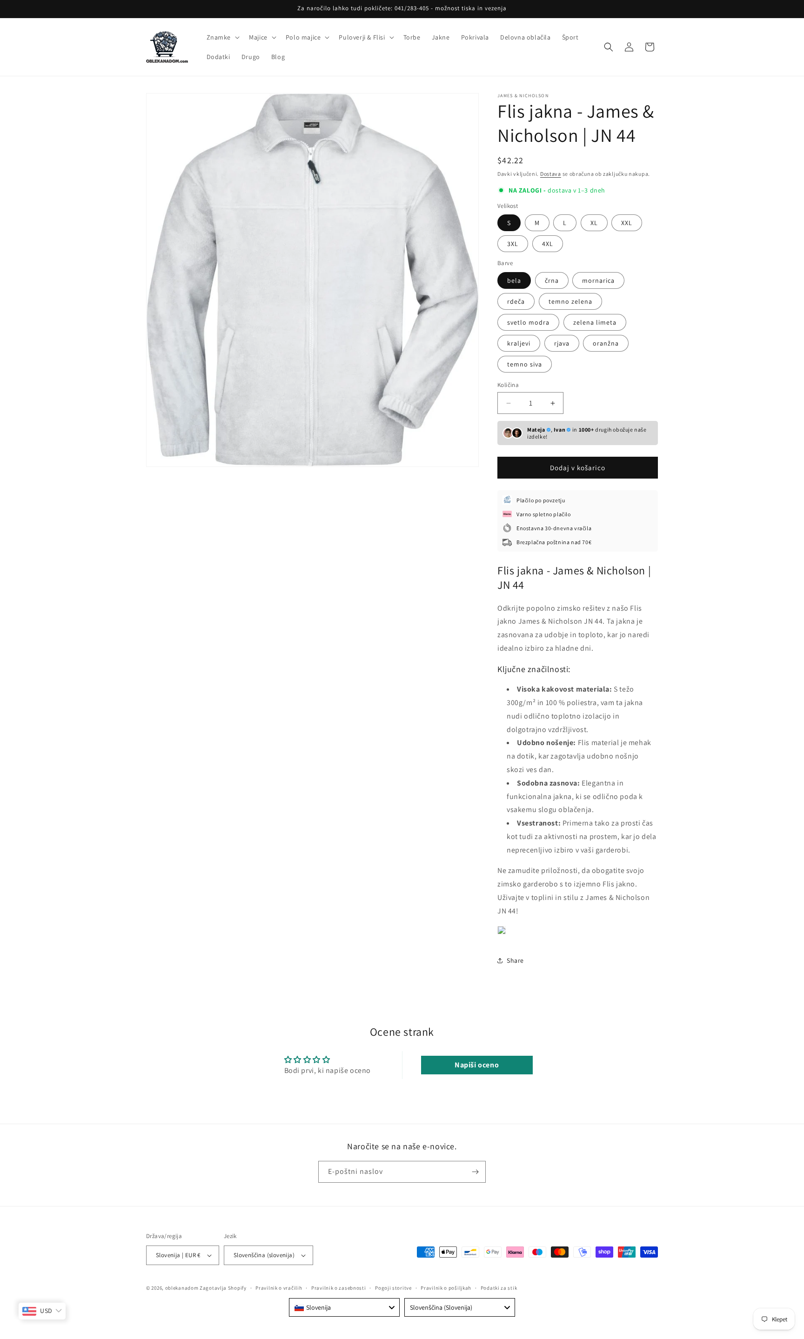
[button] (222, 37)
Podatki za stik (499, 1288)
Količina (508, 385)
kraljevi (518, 343)
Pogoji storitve (393, 1288)
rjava (562, 343)
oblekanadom (182, 1288)
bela (514, 280)
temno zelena (570, 301)
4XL (547, 244)
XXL (626, 223)
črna (552, 280)
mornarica (598, 280)
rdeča (516, 301)
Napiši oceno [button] (477, 1065)
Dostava (550, 173)
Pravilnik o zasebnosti (338, 1288)
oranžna (606, 343)
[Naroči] (475, 1172)
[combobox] (344, 1307)
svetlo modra (528, 322)
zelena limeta (594, 322)
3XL (512, 244)
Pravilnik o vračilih (278, 1288)
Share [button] (515, 960)
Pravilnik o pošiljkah (446, 1288)
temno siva (524, 364)
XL (594, 223)
